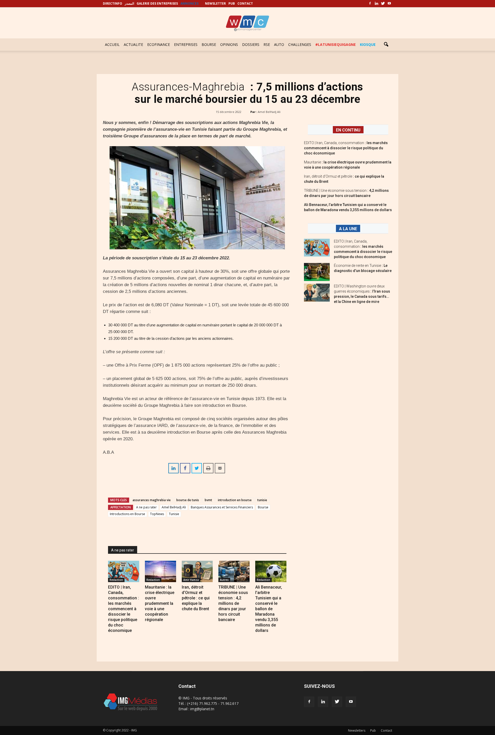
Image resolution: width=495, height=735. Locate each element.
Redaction (116, 580)
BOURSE (209, 44)
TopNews (157, 514)
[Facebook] (370, 3)
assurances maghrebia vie (152, 500)
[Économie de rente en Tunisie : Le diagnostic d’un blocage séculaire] (317, 272)
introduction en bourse (235, 500)
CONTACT (245, 3)
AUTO (279, 44)
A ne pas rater (146, 507)
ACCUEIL (112, 44)
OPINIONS (229, 44)
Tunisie (174, 514)
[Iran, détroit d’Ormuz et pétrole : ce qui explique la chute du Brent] (197, 571)
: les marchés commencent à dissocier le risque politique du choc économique (346, 148)
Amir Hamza (191, 580)
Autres (224, 580)
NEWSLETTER (215, 3)
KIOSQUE (368, 44)
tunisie (262, 500)
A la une (348, 228)
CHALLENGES (299, 44)
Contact (386, 730)
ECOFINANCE (158, 44)
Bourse (263, 507)
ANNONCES (189, 3)
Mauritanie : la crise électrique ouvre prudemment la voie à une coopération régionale (159, 603)
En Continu (348, 130)
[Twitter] (383, 3)
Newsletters (356, 730)
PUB (231, 3)
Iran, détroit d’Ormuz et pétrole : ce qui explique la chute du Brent (196, 598)
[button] (386, 44)
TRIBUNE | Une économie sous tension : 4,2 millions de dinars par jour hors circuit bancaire (233, 603)
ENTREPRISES (185, 44)
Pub (373, 730)
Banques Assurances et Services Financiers (222, 507)
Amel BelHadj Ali (269, 112)
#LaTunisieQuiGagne (335, 44)
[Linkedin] (376, 3)
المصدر (129, 3)
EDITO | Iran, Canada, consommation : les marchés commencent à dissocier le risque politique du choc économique (123, 609)
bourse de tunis (187, 500)
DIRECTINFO (112, 3)
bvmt (208, 500)
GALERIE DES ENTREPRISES (157, 3)
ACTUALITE (133, 44)
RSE (266, 44)
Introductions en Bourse (127, 514)
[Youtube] (389, 3)
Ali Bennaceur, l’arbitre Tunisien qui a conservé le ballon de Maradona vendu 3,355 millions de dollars (268, 609)
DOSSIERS (250, 44)
